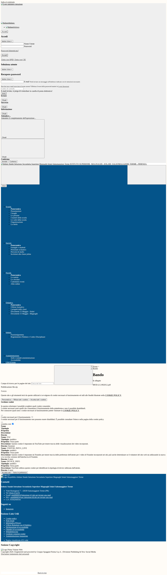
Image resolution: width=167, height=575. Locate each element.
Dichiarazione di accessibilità (17, 527)
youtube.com (6, 424)
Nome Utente (29, 44)
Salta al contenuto (8, 2)
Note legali (10, 521)
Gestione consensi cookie (15, 534)
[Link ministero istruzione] (12, 4)
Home (95, 366)
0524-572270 (14, 493)
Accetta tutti (38, 400)
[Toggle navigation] (20, 175)
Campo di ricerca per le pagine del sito (16, 383)
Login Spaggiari (63, 86)
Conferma (13, 162)
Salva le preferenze (20, 473)
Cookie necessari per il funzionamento (16, 417)
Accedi (4, 31)
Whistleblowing (12, 532)
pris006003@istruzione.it (31, 495)
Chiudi (4, 100)
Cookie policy (11, 518)
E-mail (26, 82)
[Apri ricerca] (146, 175)
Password (28, 46)
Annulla (4, 162)
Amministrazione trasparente (17, 536)
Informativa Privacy (13, 523)
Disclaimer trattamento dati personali (15, 554)
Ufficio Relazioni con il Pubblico (18, 525)
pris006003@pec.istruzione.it (32, 497)
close (4, 186)
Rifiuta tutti (21, 400)
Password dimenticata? (10, 51)
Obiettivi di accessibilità (15, 529)
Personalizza (6, 400)
